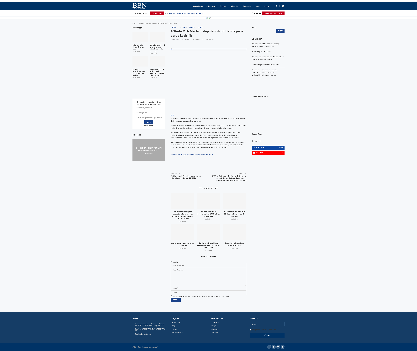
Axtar (254, 27)
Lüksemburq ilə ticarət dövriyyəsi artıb (265, 65)
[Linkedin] (254, 13)
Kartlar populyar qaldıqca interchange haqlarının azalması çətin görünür (208, 245)
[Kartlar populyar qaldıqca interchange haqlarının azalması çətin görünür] (208, 232)
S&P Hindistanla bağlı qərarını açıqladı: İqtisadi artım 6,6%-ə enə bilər (157, 48)
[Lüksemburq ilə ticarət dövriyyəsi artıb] (140, 37)
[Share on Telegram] (214, 167)
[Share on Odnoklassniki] (204, 167)
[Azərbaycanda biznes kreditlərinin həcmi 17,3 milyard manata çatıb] (208, 201)
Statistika (247, 6)
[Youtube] (257, 13)
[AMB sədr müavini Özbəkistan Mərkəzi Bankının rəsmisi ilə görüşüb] (234, 201)
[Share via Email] (219, 167)
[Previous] (165, 13)
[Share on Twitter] (195, 167)
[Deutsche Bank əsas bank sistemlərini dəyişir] (234, 232)
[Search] (276, 6)
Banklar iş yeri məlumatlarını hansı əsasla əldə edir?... (186, 13)
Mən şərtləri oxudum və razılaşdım (264, 330)
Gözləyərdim (142, 113)
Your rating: (175, 262)
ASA (172, 154)
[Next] (167, 13)
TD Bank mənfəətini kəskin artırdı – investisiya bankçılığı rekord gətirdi (157, 72)
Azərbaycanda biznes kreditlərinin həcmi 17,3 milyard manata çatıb (208, 214)
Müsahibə (234, 6)
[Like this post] (185, 167)
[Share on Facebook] (190, 167)
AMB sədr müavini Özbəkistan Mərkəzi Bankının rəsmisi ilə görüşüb (234, 214)
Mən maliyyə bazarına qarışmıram (150, 118)
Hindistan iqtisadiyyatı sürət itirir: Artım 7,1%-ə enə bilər (138, 72)
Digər (258, 6)
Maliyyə (223, 6)
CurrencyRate (257, 134)
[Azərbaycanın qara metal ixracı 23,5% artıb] (182, 232)
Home (134, 23)
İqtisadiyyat (210, 6)
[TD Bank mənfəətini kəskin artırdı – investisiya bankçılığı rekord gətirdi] (157, 61)
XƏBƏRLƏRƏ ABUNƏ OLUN (273, 13)
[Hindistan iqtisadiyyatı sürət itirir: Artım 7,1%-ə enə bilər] (140, 61)
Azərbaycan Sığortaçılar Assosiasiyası (187, 154)
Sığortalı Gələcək (207, 154)
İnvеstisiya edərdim (145, 108)
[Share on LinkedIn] (200, 167)
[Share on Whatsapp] (209, 167)
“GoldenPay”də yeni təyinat (261, 52)
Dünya (266, 6)
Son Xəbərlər (198, 6)
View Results (149, 126)
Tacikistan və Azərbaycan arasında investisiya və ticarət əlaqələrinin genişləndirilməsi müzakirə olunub (264, 72)
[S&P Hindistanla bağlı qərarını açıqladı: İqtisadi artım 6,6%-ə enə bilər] (157, 37)
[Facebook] (252, 13)
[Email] (260, 13)
